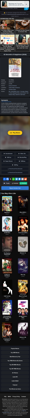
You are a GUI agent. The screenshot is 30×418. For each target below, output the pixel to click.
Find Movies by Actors (15, 389)
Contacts (23, 396)
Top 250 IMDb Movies (15, 364)
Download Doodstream (15, 168)
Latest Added (15, 381)
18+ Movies (15, 372)
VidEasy (23, 161)
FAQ (5, 396)
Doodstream (9, 153)
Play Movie (16, 133)
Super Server (9, 161)
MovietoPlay (23, 157)
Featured (15, 385)
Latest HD (15, 376)
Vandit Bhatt (13, 91)
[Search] (26, 8)
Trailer (8, 183)
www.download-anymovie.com (16, 14)
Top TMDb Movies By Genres (15, 360)
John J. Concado (21, 91)
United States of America (14, 87)
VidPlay (16, 165)
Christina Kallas (12, 89)
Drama (10, 85)
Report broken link (15, 188)
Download (16, 183)
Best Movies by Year (15, 356)
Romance (14, 85)
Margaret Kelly (16, 93)
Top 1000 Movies (15, 352)
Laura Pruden (23, 93)
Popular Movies (15, 348)
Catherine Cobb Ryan (20, 94)
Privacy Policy (16, 396)
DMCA (9, 396)
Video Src (23, 153)
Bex (9, 91)
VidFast (9, 157)
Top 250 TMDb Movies (15, 368)
